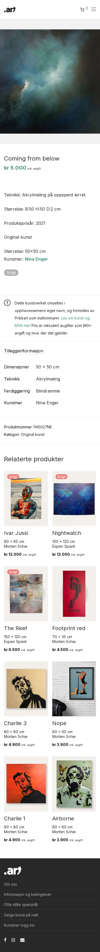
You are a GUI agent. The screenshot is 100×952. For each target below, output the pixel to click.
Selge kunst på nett (21, 915)
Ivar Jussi (16, 533)
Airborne (63, 818)
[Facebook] (5, 939)
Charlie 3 (15, 723)
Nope (59, 723)
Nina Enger (36, 259)
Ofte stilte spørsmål (21, 904)
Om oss (10, 884)
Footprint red (68, 628)
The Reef (15, 628)
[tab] (50, 351)
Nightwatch (66, 533)
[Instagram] (13, 939)
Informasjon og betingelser (27, 894)
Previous (5, 81)
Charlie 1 (14, 818)
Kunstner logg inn (19, 925)
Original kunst (33, 434)
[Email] (22, 939)
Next (95, 81)
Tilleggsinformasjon (23, 350)
